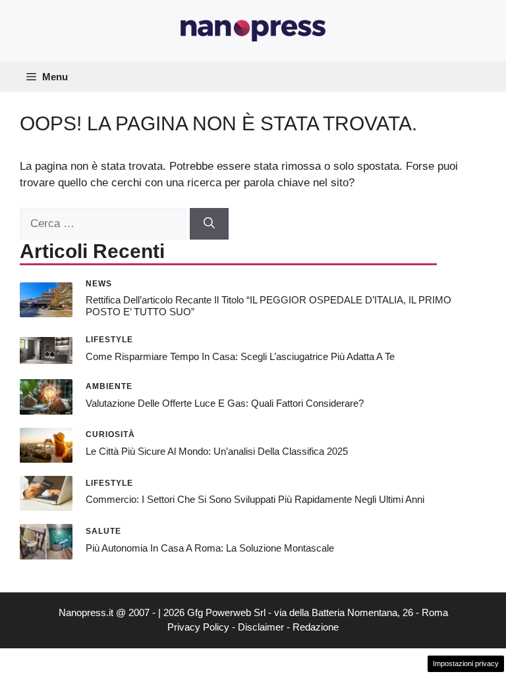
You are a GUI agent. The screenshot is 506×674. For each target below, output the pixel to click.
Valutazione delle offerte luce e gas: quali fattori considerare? (225, 403)
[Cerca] (209, 224)
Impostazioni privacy (466, 663)
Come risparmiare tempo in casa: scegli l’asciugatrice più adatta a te (240, 356)
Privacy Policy (198, 627)
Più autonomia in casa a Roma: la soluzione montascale (210, 548)
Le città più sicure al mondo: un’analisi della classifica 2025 (217, 451)
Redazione (316, 627)
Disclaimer (261, 627)
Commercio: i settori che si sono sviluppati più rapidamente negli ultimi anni (255, 499)
